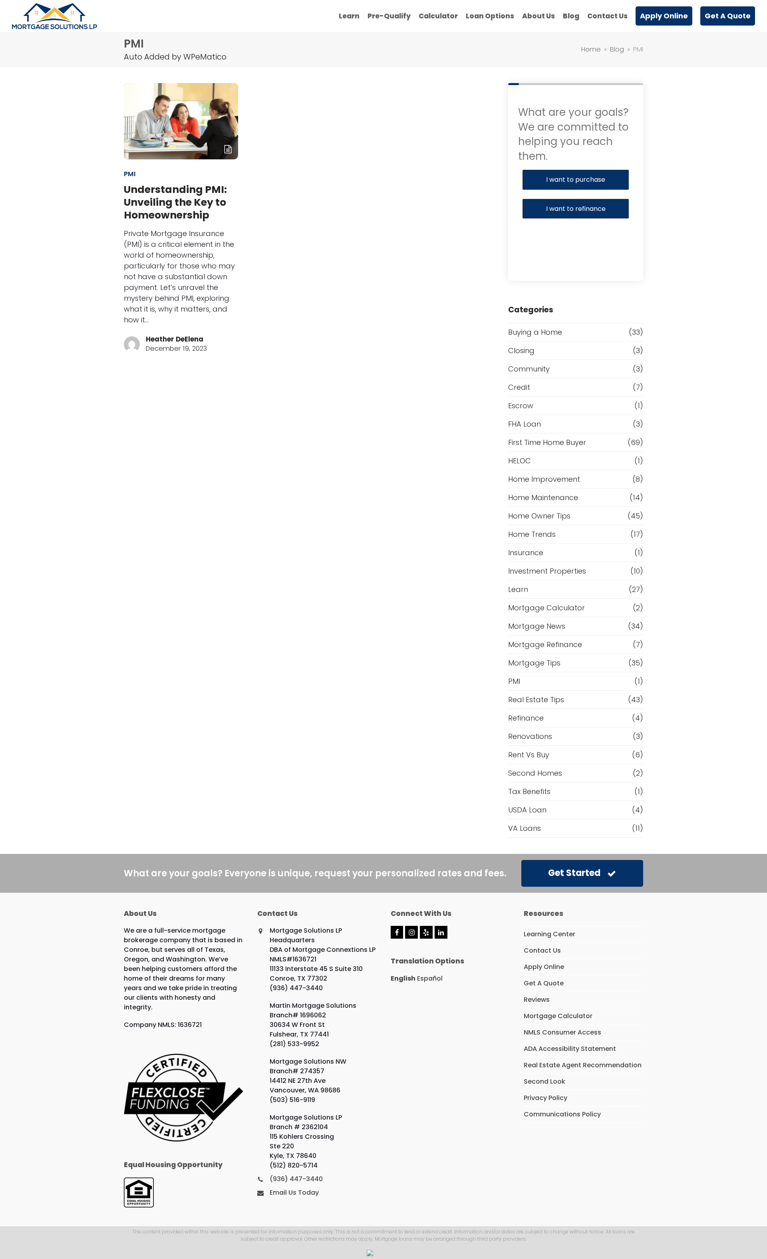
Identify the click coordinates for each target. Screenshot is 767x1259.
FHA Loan (524, 424)
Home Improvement (544, 479)
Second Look (544, 1081)
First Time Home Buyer (547, 442)
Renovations (530, 736)
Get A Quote (544, 983)
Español (430, 978)
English (403, 978)
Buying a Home (535, 332)
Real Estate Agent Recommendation (583, 1065)
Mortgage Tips (534, 663)
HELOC (519, 461)
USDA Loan (527, 810)
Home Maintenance (543, 497)
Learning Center (549, 934)
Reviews (537, 999)
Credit (519, 387)
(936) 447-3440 (296, 1179)
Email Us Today (294, 1192)
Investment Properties (547, 571)
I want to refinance (576, 208)
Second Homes (535, 773)
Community (529, 369)
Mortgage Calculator (546, 608)
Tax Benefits (529, 791)
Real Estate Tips (536, 700)
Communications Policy (562, 1114)
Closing (521, 350)
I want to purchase (575, 179)
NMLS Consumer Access (562, 1032)
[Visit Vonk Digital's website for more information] (384, 1253)
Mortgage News (536, 626)
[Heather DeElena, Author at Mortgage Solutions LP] (132, 344)
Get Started (574, 873)
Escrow (520, 406)
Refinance (526, 718)
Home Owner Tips (539, 516)
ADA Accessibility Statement (570, 1048)
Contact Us (542, 950)
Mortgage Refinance (545, 644)
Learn (518, 589)
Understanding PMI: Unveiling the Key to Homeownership (175, 202)
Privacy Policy (545, 1097)
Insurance (525, 553)
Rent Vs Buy (528, 755)
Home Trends (532, 534)
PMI (130, 174)
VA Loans (524, 828)
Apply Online (544, 966)
